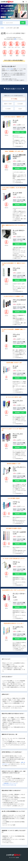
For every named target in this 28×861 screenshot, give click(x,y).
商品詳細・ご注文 (19, 132)
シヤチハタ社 (9, 69)
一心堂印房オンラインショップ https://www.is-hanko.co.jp (9, 784)
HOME (2, 28)
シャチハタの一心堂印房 (14, 857)
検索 (22, 23)
